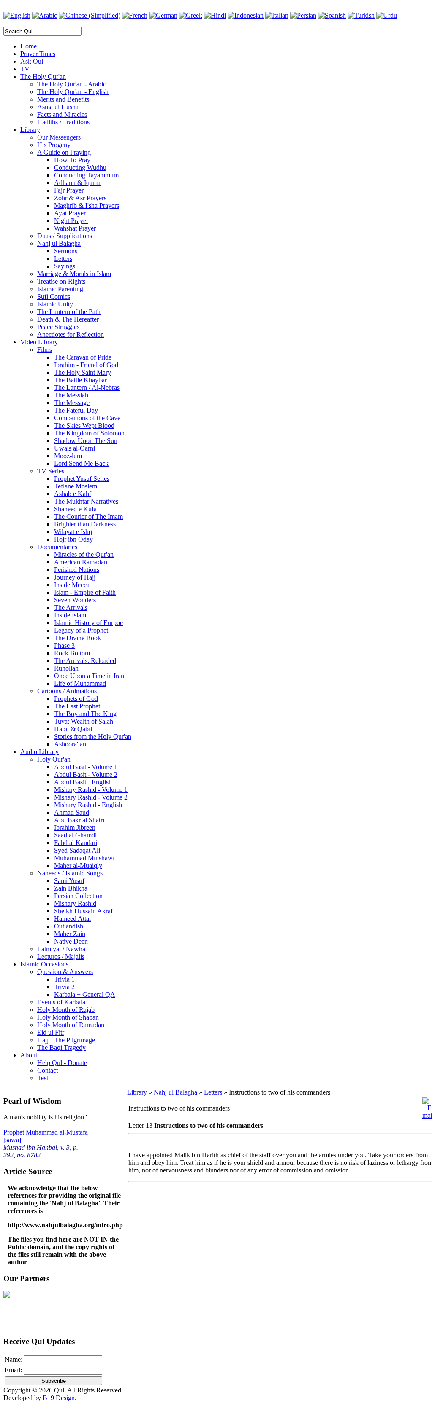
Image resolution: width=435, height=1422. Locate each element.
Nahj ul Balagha (175, 1092)
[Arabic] (44, 15)
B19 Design (59, 1397)
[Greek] (190, 15)
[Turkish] (361, 15)
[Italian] (276, 15)
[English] (16, 15)
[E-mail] (428, 1115)
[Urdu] (386, 15)
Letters (213, 1092)
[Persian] (303, 15)
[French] (134, 15)
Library (137, 1092)
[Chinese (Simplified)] (89, 15)
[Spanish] (332, 15)
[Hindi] (215, 15)
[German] (163, 15)
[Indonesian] (246, 15)
